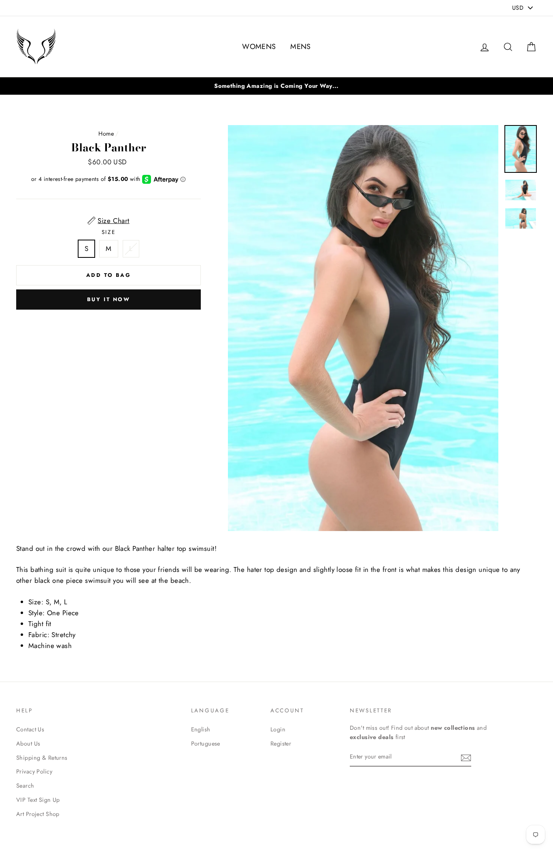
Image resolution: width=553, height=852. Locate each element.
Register (280, 743)
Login (277, 729)
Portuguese (205, 743)
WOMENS (259, 46)
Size (109, 232)
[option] (276, 86)
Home (106, 134)
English (201, 729)
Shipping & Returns (42, 758)
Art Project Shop (38, 814)
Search (25, 786)
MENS (300, 46)
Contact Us (30, 729)
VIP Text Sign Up (38, 800)
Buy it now (108, 299)
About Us (28, 743)
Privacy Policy (34, 771)
